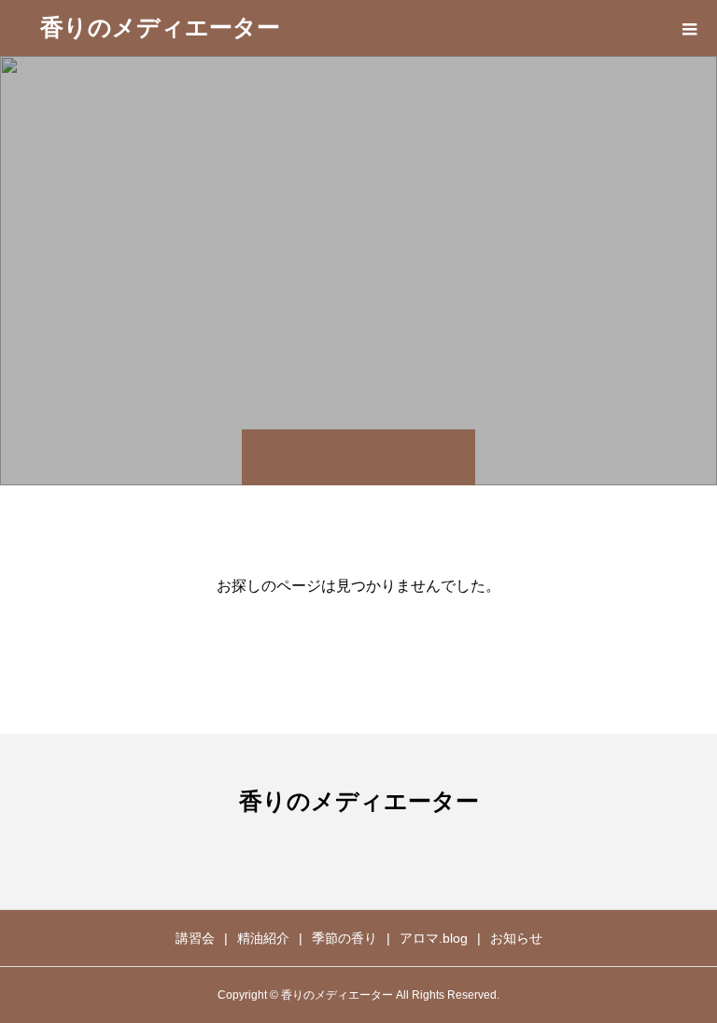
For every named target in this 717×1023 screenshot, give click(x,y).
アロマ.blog (434, 938)
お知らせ (516, 938)
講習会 (195, 938)
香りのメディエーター (160, 27)
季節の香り (344, 938)
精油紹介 (263, 938)
